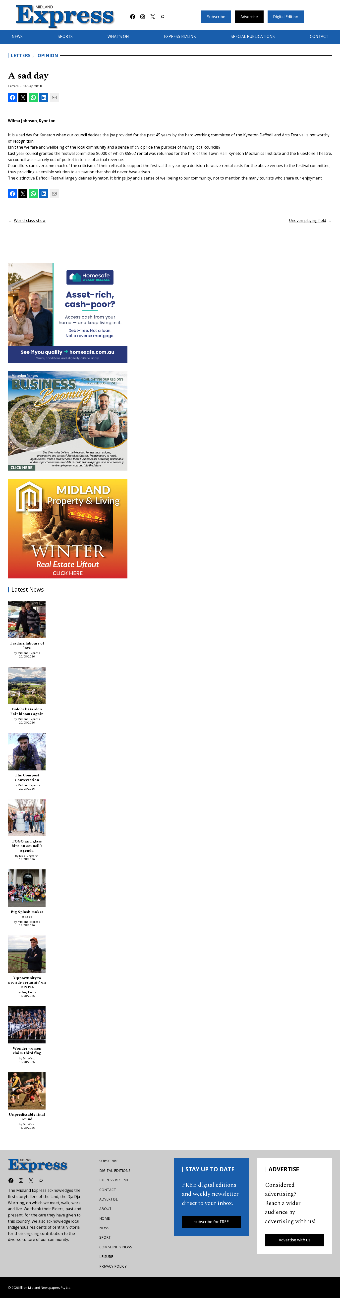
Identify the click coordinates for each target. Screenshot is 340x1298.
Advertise (249, 16)
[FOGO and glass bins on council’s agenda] (27, 818)
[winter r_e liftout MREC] (67, 528)
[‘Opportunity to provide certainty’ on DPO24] (27, 955)
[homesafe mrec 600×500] (67, 313)
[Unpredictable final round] (27, 1092)
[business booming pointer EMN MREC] (67, 421)
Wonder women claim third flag (27, 1051)
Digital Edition (285, 16)
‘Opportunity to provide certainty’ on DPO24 (27, 983)
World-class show (30, 220)
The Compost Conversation (27, 777)
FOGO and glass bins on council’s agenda (27, 846)
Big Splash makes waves (27, 914)
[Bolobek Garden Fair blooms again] (27, 686)
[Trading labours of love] (27, 620)
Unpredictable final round (27, 1117)
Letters (20, 55)
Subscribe (216, 16)
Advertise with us (294, 1240)
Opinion (48, 55)
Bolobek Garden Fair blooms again (27, 711)
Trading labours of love (27, 645)
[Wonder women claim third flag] (27, 1025)
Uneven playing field (307, 220)
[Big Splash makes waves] (27, 889)
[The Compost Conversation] (27, 752)
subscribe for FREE (211, 1221)
